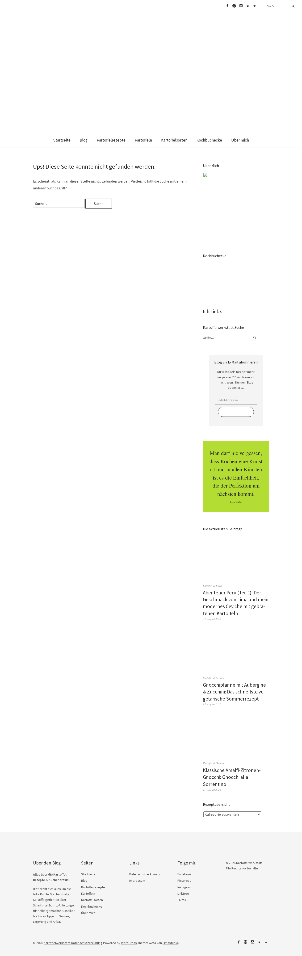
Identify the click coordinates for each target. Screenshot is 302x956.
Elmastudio (170, 943)
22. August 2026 (212, 619)
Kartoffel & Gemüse (213, 678)
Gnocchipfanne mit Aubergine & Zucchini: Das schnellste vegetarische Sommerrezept (234, 692)
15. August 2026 (212, 704)
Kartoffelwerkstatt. (57, 943)
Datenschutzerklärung (144, 874)
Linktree (247, 5)
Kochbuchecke (209, 140)
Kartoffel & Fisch (212, 585)
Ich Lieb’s (212, 311)
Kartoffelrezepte (111, 140)
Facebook (227, 5)
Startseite (62, 140)
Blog (84, 140)
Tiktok (254, 5)
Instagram (240, 5)
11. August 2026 (212, 789)
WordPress (129, 943)
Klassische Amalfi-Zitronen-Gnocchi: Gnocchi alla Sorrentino (232, 777)
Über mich (240, 140)
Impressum (137, 880)
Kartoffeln (143, 140)
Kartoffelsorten (174, 140)
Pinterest (234, 5)
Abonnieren (235, 411)
